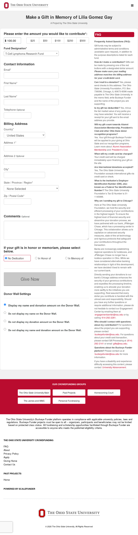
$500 (83, 40)
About (7, 450)
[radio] (16, 258)
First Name (10, 83)
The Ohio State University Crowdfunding (28, 440)
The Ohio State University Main (34, 392)
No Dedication (15, 258)
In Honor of (44, 258)
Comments (12, 216)
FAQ (6, 446)
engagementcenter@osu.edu (109, 314)
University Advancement (114, 367)
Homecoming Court (103, 392)
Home (7, 479)
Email (7, 69)
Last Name (10, 96)
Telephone (10, 109)
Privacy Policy (11, 453)
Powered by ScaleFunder (19, 488)
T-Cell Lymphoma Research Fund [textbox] (24, 53)
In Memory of (75, 258)
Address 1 (10, 142)
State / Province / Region (18, 182)
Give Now (30, 279)
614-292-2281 (109, 317)
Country (9, 129)
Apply (7, 457)
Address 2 (9, 156)
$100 (58, 40)
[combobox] (31, 53)
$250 (70, 40)
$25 (33, 40)
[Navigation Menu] (132, 5)
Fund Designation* (15, 48)
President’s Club (120, 149)
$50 (45, 40)
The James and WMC (34, 400)
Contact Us (9, 464)
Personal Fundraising (69, 400)
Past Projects (69, 392)
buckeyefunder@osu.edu (107, 334)
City (6, 169)
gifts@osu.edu (120, 343)
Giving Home (10, 460)
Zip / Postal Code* (14, 196)
